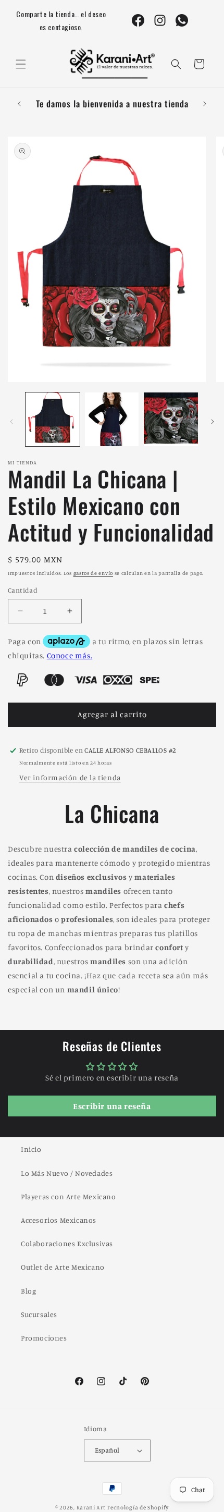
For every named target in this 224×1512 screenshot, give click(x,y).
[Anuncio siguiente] (204, 103)
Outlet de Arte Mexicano (63, 1266)
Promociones (44, 1337)
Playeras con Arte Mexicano (68, 1196)
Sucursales (39, 1314)
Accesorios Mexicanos (58, 1219)
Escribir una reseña (112, 1106)
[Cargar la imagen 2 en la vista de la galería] (112, 419)
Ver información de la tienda (70, 777)
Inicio (31, 1149)
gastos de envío (93, 573)
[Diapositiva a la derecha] (212, 421)
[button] (20, 64)
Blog (28, 1290)
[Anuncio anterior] (19, 103)
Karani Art (91, 1507)
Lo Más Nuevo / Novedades (67, 1173)
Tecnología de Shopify (138, 1507)
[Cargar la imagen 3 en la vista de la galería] (171, 419)
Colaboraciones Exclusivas (67, 1243)
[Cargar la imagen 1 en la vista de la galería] (53, 419)
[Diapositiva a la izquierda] (11, 421)
